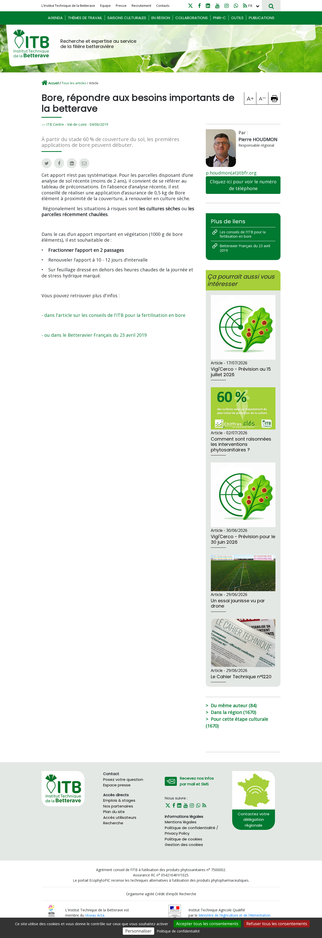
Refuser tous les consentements (276, 923)
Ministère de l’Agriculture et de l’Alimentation (234, 915)
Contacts (163, 5)
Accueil (53, 83)
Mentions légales (180, 822)
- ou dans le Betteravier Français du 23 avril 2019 (94, 335)
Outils (237, 17)
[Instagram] (226, 5)
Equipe (105, 5)
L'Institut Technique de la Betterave (68, 5)
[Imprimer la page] (274, 98)
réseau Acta (94, 915)
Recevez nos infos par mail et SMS (197, 781)
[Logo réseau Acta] (51, 910)
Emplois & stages (119, 800)
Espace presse (117, 785)
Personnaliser (138, 931)
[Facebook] (199, 5)
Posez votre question (123, 779)
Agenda (55, 17)
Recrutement (141, 5)
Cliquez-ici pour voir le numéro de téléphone (243, 185)
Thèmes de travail (85, 17)
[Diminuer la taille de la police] (262, 98)
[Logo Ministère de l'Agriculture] (175, 912)
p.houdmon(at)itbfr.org (231, 173)
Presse (121, 5)
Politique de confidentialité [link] (178, 931)
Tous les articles (74, 83)
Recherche (113, 823)
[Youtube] (217, 5)
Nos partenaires (118, 806)
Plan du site (114, 811)
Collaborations (191, 17)
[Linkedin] (208, 5)
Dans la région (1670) (233, 712)
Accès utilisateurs (119, 817)
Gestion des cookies (184, 844)
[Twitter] (190, 5)
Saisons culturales (126, 17)
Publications (261, 17)
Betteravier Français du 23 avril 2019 (245, 247)
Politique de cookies (183, 839)
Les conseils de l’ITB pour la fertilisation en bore (243, 234)
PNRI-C (219, 17)
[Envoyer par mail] (84, 163)
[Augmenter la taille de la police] (250, 98)
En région (160, 17)
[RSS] (245, 5)
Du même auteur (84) (234, 705)
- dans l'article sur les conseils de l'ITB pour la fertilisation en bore (113, 315)
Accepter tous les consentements (207, 923)
